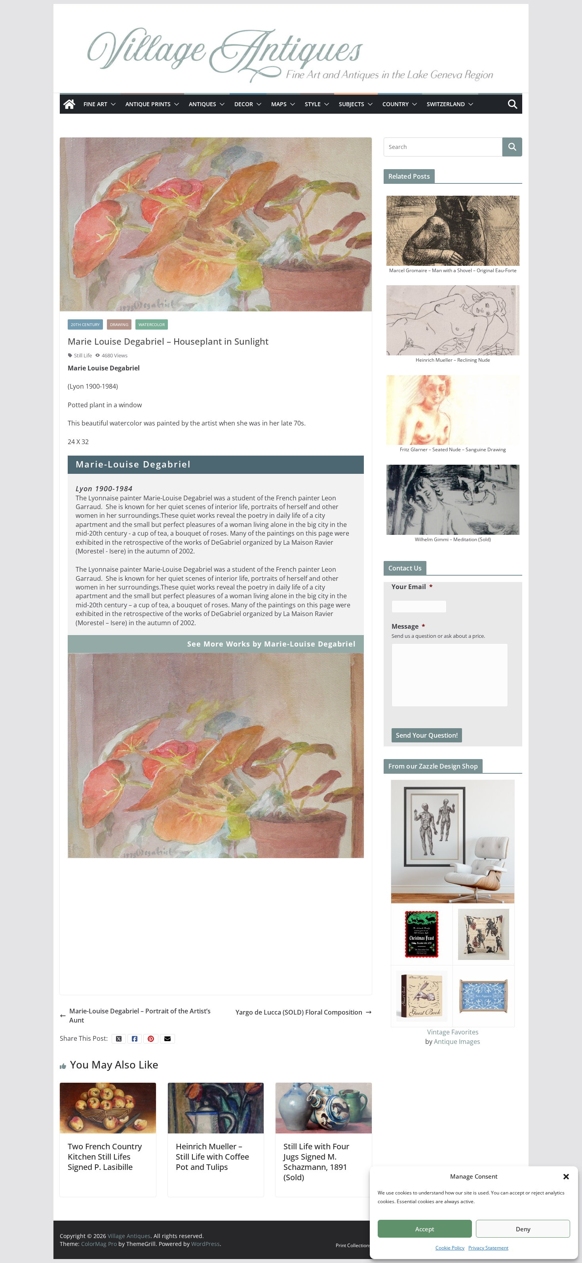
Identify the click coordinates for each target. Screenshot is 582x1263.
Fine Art (95, 104)
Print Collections (353, 1245)
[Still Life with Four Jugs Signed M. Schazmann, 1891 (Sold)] (324, 1107)
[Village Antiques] (291, 57)
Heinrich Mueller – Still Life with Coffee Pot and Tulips (212, 1156)
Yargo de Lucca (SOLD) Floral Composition (299, 1012)
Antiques (202, 104)
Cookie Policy (450, 1247)
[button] (566, 1177)
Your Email (412, 587)
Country (395, 104)
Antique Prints (148, 104)
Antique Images (457, 1041)
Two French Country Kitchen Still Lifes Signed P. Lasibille (105, 1156)
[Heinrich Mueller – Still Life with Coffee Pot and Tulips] (216, 1107)
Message (408, 626)
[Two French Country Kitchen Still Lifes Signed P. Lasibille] (108, 1107)
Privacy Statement (488, 1247)
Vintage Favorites (453, 1032)
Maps (279, 104)
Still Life (83, 355)
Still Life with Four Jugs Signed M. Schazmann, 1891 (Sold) (316, 1162)
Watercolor (152, 324)
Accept (424, 1229)
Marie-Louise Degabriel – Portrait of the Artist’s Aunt (140, 1015)
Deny (523, 1229)
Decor (243, 104)
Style (313, 104)
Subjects (351, 104)
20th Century (85, 324)
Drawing (119, 324)
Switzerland (446, 104)
